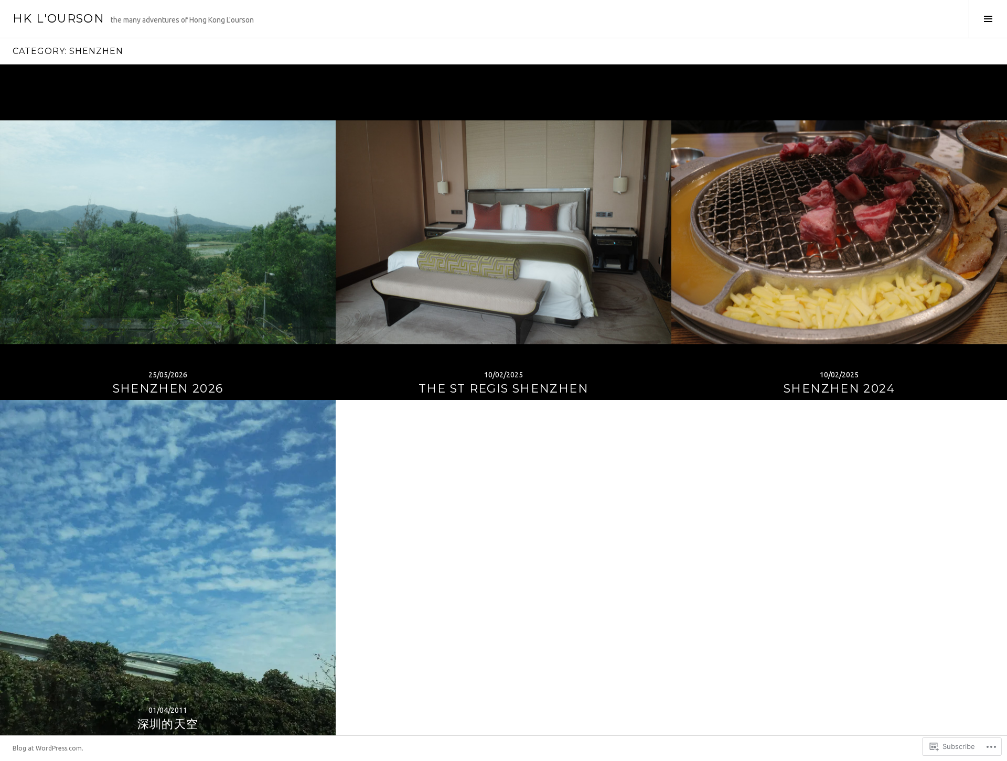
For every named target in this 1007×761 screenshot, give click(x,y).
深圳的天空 (168, 724)
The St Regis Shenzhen (503, 389)
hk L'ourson (58, 19)
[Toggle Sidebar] (988, 19)
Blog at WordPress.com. (48, 748)
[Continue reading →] (168, 232)
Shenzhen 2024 (839, 389)
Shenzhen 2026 (168, 389)
